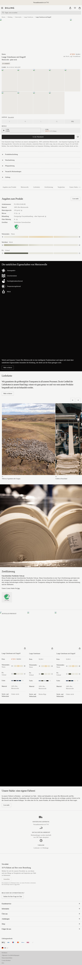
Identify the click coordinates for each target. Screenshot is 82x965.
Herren (3, 17)
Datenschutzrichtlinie (7, 958)
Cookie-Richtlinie (6, 960)
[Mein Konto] (70, 7)
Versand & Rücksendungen (13, 171)
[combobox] (5, 948)
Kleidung (10, 17)
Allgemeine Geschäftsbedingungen (10, 955)
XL (57, 121)
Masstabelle (11, 117)
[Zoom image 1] (12, 36)
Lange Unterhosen (28, 17)
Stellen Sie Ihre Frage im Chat (12, 896)
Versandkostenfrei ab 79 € (41, 2)
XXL (72, 121)
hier (18, 588)
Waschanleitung (10, 160)
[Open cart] (79, 7)
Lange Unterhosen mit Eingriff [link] (43, 17)
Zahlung (7, 177)
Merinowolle (25, 187)
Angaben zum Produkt (9, 187)
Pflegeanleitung (10, 166)
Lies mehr (75, 198)
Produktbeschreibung (11, 154)
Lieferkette (36, 187)
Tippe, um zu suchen (11, 12)
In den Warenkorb (38, 137)
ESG (3, 963)
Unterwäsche (18, 17)
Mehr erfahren (7, 367)
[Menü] (2, 8)
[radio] (4, 130)
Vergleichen (61, 187)
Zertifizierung (49, 187)
